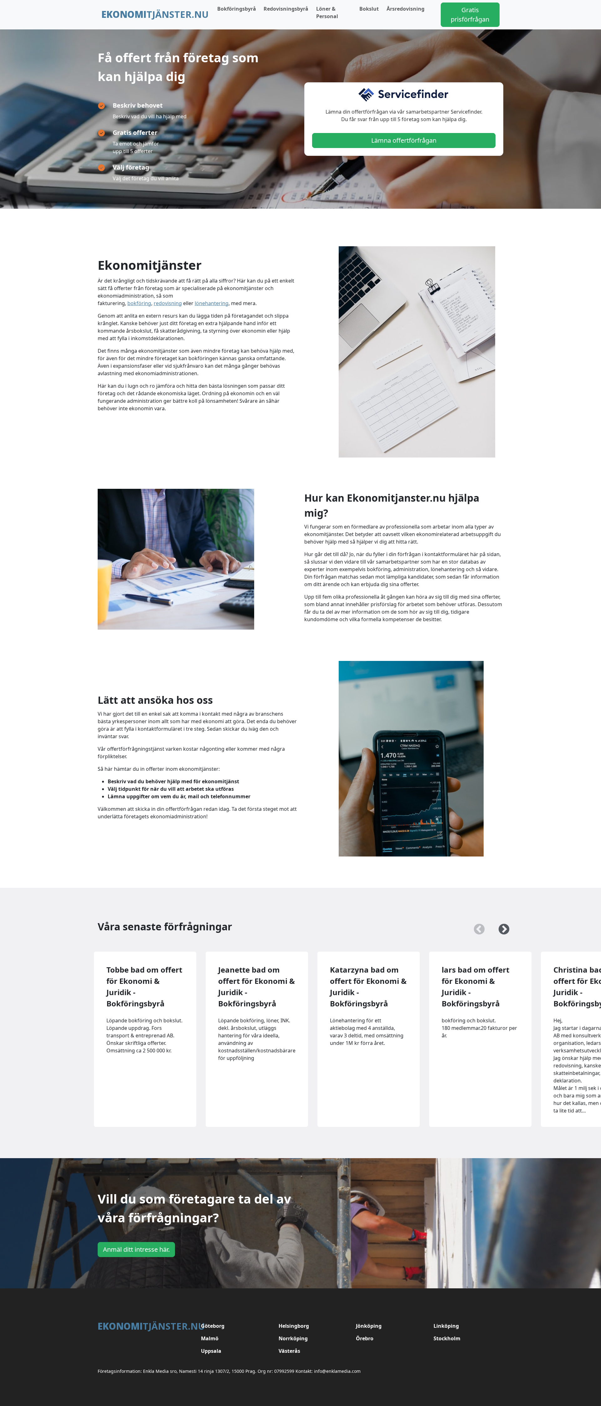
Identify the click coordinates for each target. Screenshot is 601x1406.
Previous (476, 926)
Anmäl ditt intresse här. (136, 1249)
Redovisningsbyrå (286, 8)
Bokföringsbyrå (236, 8)
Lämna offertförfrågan (403, 140)
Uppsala (211, 1350)
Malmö (209, 1338)
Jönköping (369, 1325)
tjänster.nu (154, 14)
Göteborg (212, 1325)
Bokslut (369, 8)
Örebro (364, 1338)
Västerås (289, 1350)
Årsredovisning (405, 8)
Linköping (446, 1325)
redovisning (168, 303)
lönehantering (212, 303)
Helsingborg (294, 1325)
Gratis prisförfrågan (470, 14)
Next (501, 926)
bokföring (139, 303)
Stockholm (447, 1338)
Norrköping (293, 1338)
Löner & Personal (327, 12)
